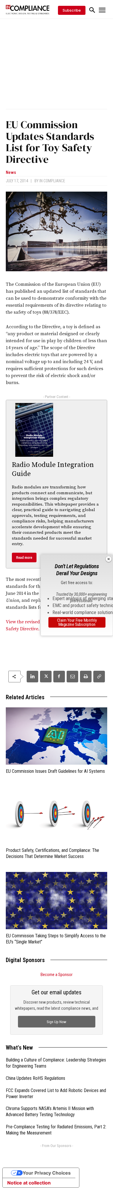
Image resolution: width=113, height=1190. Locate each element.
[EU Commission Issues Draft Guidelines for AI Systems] (56, 736)
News (11, 172)
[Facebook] (59, 676)
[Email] (72, 676)
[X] (46, 676)
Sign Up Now (56, 1022)
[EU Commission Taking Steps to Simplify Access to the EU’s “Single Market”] (56, 900)
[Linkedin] (32, 676)
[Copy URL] (99, 676)
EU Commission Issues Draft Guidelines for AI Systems (55, 771)
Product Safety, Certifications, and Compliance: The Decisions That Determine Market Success (52, 853)
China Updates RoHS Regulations (35, 1078)
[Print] (86, 676)
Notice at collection (29, 1183)
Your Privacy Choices (47, 1173)
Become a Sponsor (56, 974)
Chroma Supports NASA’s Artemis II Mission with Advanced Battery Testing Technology (50, 1111)
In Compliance (52, 181)
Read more (24, 557)
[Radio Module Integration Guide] (34, 430)
